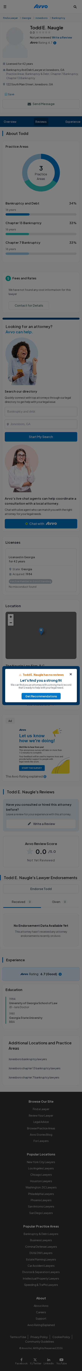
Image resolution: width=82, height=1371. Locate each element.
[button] (41, 696)
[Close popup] (70, 674)
